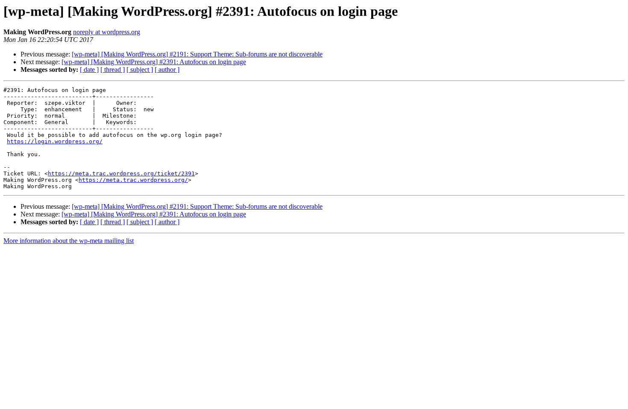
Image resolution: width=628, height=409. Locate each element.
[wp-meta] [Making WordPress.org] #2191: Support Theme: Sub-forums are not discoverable (197, 54)
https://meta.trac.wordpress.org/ (133, 180)
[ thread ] (112, 69)
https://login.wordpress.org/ (55, 141)
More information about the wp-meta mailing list (68, 240)
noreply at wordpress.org (106, 32)
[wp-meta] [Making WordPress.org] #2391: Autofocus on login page (154, 61)
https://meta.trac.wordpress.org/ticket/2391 (121, 173)
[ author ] (167, 69)
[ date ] (89, 69)
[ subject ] (139, 69)
